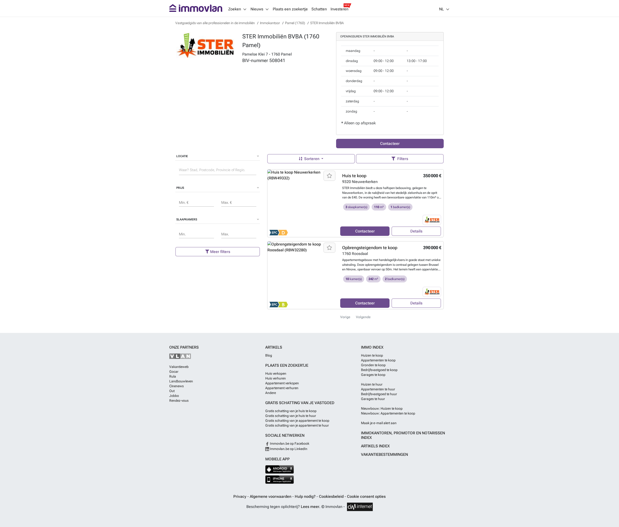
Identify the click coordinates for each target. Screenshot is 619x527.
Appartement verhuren (281, 388)
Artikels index (375, 446)
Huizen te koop (372, 355)
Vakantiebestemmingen (384, 454)
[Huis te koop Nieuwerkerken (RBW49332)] (302, 203)
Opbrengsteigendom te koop (369, 247)
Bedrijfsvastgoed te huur (379, 394)
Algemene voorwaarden (271, 496)
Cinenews (176, 386)
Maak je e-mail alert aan (379, 423)
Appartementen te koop (378, 360)
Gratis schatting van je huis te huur (290, 416)
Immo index (372, 347)
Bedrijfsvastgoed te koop (379, 370)
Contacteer (390, 143)
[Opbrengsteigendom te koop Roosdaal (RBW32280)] (302, 275)
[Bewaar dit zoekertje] (329, 176)
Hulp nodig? (306, 496)
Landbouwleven (181, 381)
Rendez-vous (179, 400)
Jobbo (174, 396)
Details (416, 231)
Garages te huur (373, 399)
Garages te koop (373, 375)
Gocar (173, 371)
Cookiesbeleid (332, 496)
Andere (270, 393)
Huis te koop (354, 175)
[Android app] (279, 469)
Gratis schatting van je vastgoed (299, 403)
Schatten (319, 9)
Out (172, 391)
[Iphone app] (279, 479)
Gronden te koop (373, 365)
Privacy (240, 496)
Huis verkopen (275, 373)
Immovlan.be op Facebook (289, 443)
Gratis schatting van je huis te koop (291, 411)
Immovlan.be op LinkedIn (288, 449)
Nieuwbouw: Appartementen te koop (388, 413)
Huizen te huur (372, 384)
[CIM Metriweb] (360, 507)
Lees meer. (310, 506)
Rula (172, 376)
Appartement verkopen (282, 383)
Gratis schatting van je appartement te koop (297, 420)
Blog (268, 355)
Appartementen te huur (378, 389)
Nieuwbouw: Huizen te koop (382, 408)
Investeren (339, 9)
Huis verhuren (275, 378)
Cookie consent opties (366, 496)
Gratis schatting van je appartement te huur (297, 425)
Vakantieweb (179, 367)
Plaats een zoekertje (290, 9)
